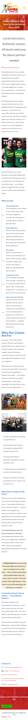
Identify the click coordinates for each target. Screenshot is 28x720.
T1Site (9, 716)
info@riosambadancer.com (15, 667)
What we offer (7, 201)
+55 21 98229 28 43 (14, 671)
